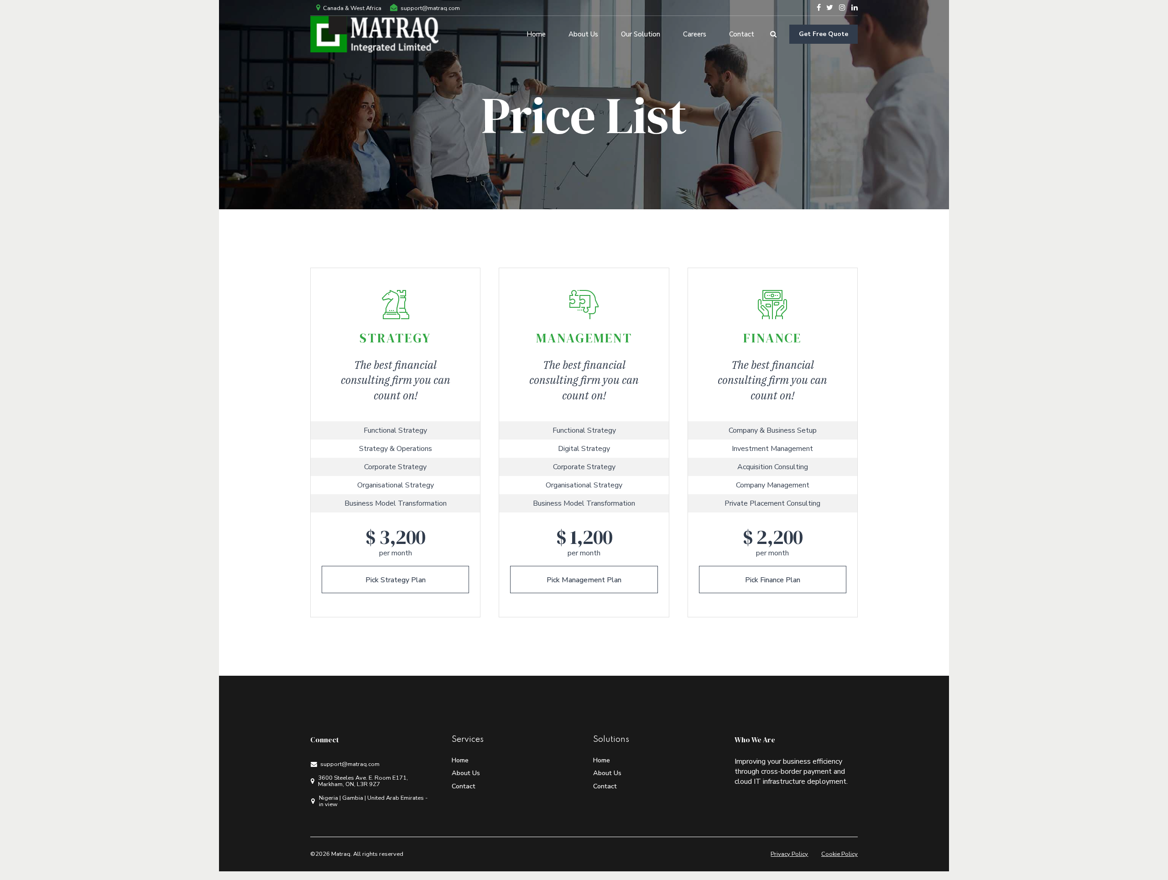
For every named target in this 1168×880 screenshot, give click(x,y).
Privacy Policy (789, 854)
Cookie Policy (839, 854)
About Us (583, 34)
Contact (741, 34)
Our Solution (640, 34)
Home (536, 34)
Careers (694, 34)
